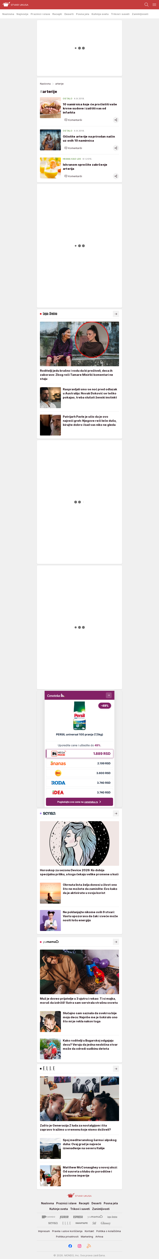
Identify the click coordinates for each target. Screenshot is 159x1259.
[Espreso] (78, 1217)
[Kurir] (64, 1217)
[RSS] (89, 1246)
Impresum (44, 1231)
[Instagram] (79, 1246)
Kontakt (89, 1231)
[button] (73, 120)
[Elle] (66, 1223)
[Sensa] (53, 1223)
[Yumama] (95, 1217)
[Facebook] (70, 1246)
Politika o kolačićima (108, 1231)
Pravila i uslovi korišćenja (67, 1231)
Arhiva (99, 1236)
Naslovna (45, 83)
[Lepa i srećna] (112, 1217)
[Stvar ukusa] (14, 4)
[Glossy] (106, 1223)
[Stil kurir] (94, 1223)
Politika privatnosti (67, 1236)
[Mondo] (48, 1217)
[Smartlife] (81, 1223)
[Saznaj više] (116, 314)
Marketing (87, 1236)
